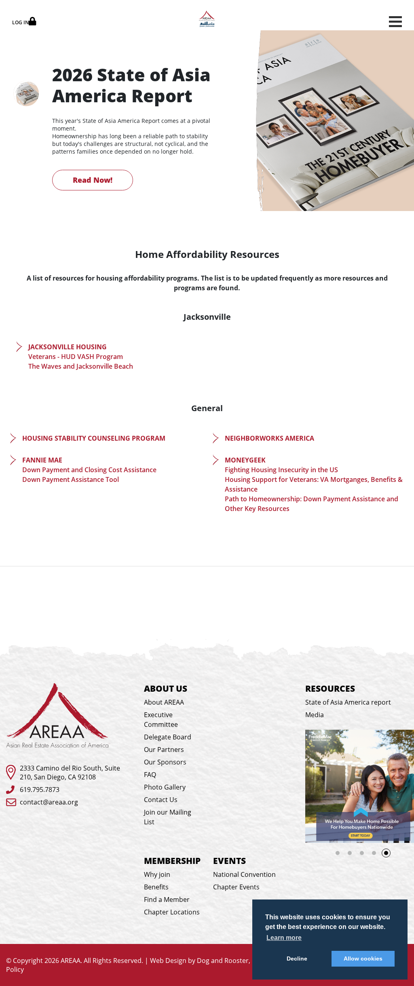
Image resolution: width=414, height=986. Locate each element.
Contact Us (160, 799)
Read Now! (92, 180)
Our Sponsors (165, 762)
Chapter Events (236, 887)
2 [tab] (350, 853)
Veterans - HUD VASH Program (75, 356)
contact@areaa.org (49, 802)
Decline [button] (297, 958)
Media (314, 714)
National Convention (244, 874)
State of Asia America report (348, 702)
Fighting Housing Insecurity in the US (281, 469)
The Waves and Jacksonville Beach (80, 366)
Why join (157, 874)
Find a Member (167, 899)
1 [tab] (338, 853)
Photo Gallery (165, 787)
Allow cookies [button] (363, 958)
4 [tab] (374, 853)
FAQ (150, 774)
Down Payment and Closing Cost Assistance (89, 469)
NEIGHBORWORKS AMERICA (269, 438)
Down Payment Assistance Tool (70, 479)
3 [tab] (362, 853)
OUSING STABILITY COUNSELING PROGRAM (96, 438)
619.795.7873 (39, 789)
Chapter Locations (172, 912)
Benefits (156, 887)
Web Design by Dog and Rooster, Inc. (206, 960)
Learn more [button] (284, 937)
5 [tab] (388, 855)
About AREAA (164, 702)
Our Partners (164, 749)
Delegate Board (167, 737)
